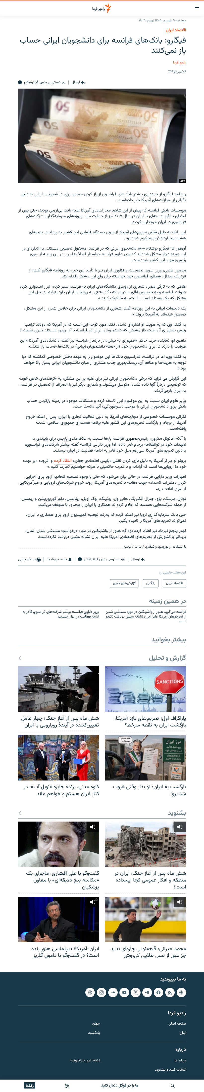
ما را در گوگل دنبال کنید (119, 1086)
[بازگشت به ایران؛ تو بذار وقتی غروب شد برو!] (145, 757)
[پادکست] (66, 1086)
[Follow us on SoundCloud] (113, 992)
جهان (96, 1024)
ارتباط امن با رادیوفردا (85, 1060)
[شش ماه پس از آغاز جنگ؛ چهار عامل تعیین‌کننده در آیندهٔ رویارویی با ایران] (58, 689)
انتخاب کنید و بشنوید (170, 1069)
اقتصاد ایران (176, 30)
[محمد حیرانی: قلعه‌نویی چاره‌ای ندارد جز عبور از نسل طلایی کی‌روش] (145, 919)
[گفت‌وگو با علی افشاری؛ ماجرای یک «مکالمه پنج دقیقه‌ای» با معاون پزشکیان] (58, 844)
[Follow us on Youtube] (124, 992)
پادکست (94, 1033)
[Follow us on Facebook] (158, 992)
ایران (183, 1033)
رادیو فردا (179, 62)
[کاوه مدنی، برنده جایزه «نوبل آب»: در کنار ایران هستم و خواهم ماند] (58, 757)
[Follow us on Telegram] (147, 992)
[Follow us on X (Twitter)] (135, 992)
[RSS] (170, 992)
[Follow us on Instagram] (101, 992)
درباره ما (180, 1060)
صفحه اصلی (177, 1024)
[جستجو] (172, 1086)
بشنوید (177, 813)
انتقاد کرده (63, 461)
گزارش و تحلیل (167, 658)
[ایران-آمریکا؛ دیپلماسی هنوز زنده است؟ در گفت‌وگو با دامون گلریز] (58, 919)
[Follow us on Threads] (90, 992)
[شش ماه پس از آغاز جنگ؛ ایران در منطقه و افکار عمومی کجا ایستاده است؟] (145, 844)
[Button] (78, 83)
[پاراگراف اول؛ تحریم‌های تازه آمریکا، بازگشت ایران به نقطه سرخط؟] (145, 689)
